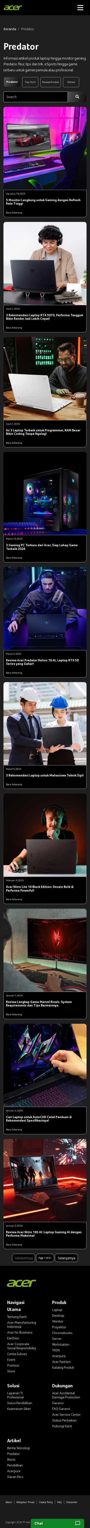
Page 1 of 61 (45, 1257)
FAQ (59, 1502)
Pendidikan (15, 1465)
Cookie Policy (46, 1502)
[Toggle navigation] (80, 7)
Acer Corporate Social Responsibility (21, 1346)
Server (57, 1339)
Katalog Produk (63, 1367)
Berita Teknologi (18, 1448)
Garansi (57, 1403)
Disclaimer (71, 1502)
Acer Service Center (66, 1414)
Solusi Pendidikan (19, 1403)
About (9, 1502)
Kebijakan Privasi (25, 1502)
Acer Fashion (61, 1362)
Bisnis (11, 1459)
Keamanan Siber (19, 1409)
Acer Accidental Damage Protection (66, 1395)
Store (11, 1371)
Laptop (57, 1310)
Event (11, 1360)
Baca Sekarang (14, 212)
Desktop (58, 1315)
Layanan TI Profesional (15, 1395)
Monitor (57, 1321)
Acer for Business (19, 1332)
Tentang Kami (17, 1317)
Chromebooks (62, 1333)
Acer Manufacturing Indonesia (21, 1324)
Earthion (13, 1338)
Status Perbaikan (64, 1420)
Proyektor (59, 1327)
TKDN (56, 1350)
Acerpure (59, 1356)
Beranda (9, 29)
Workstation (60, 1344)
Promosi (13, 1365)
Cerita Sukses (17, 1354)
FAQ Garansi (61, 1409)
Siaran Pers (15, 1477)
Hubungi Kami (62, 1426)
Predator (13, 1454)
